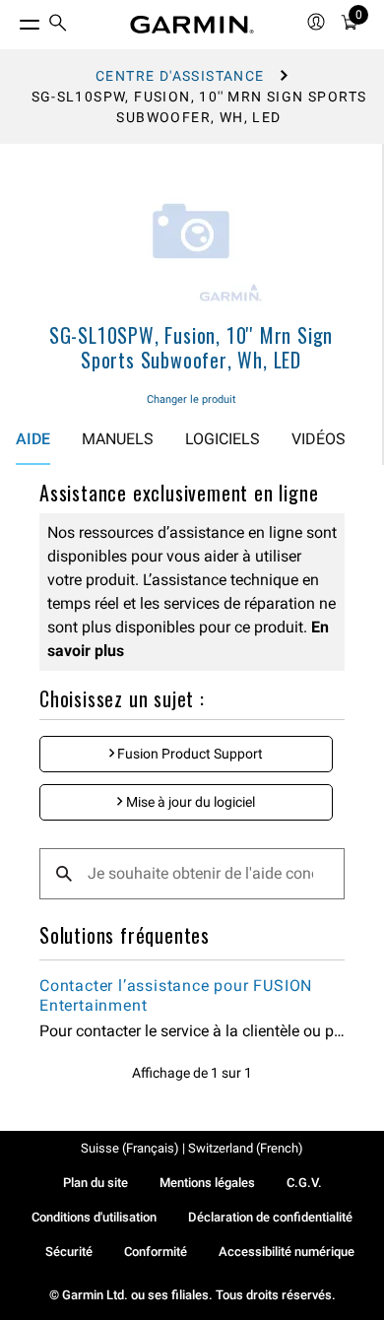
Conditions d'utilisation (94, 1217)
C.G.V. (304, 1182)
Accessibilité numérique (286, 1251)
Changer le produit (191, 399)
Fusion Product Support (188, 753)
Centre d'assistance (180, 76)
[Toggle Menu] (12, 19)
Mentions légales (207, 1182)
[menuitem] (58, 25)
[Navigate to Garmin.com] (192, 24)
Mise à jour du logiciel (189, 802)
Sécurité (69, 1251)
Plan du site (95, 1182)
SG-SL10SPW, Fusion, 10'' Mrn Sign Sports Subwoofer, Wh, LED (191, 347)
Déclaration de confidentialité (270, 1217)
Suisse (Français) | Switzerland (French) (192, 1148)
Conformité (155, 1251)
